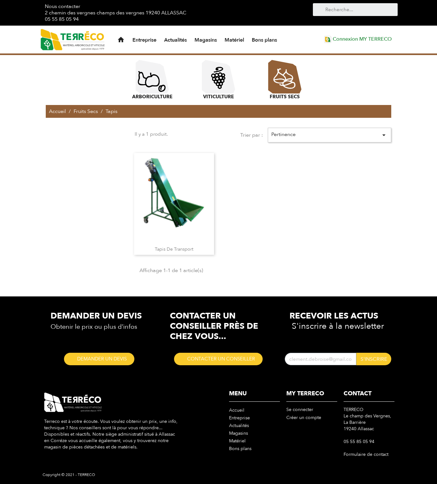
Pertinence (329, 135)
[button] (99, 359)
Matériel (234, 40)
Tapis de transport (174, 249)
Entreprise (144, 40)
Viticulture (218, 96)
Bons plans (264, 40)
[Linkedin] (250, 12)
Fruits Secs (285, 96)
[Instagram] (239, 12)
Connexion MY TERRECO (361, 39)
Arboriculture (152, 96)
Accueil (236, 410)
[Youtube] (229, 12)
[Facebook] (218, 12)
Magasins (206, 40)
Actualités (175, 40)
